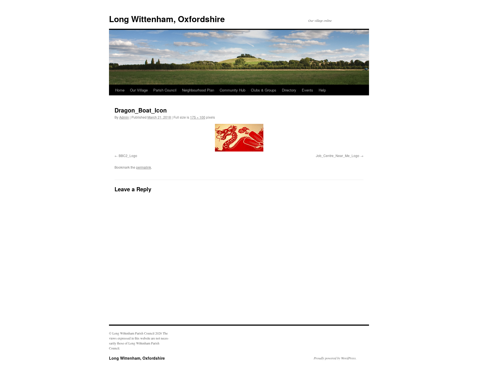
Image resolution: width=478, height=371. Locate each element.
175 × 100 (197, 117)
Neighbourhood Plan (198, 90)
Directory (289, 90)
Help (322, 90)
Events (307, 90)
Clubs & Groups (263, 90)
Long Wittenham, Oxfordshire (167, 19)
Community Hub (232, 90)
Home (119, 90)
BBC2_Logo (128, 155)
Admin (124, 117)
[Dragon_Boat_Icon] (239, 137)
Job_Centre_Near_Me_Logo (337, 155)
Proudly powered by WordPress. (335, 358)
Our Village (139, 90)
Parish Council (164, 90)
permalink (143, 167)
